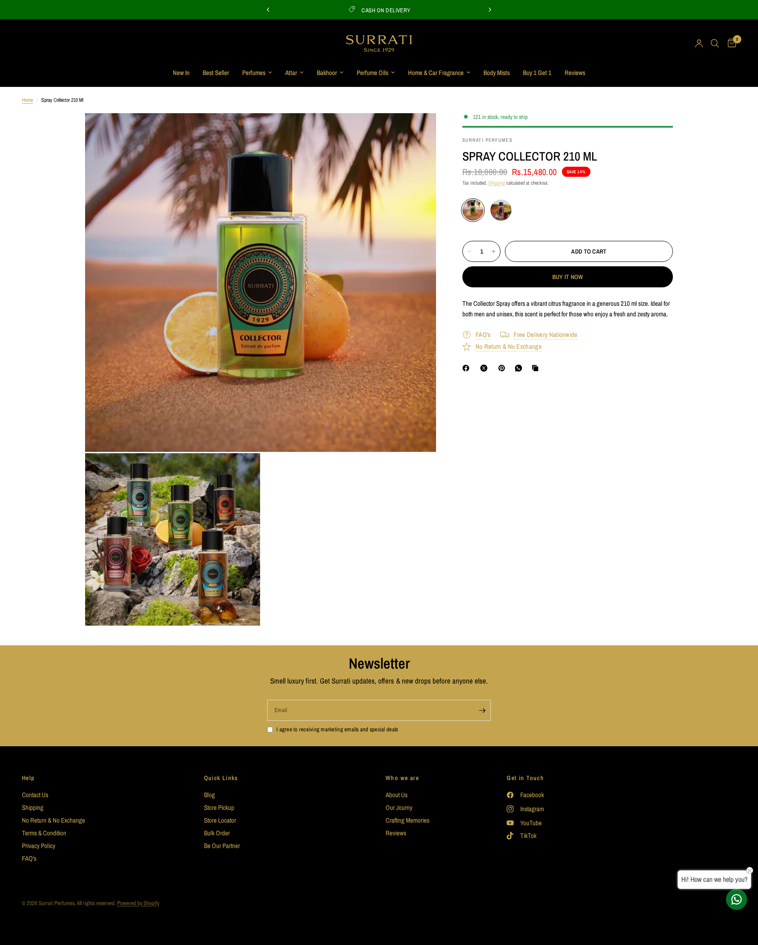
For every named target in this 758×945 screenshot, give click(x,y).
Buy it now (567, 277)
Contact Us (35, 794)
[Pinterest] (503, 368)
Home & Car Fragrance (436, 72)
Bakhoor (327, 72)
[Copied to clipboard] (537, 368)
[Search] (714, 43)
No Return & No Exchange (53, 820)
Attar (291, 72)
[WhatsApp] (520, 368)
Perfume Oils (372, 72)
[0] (729, 43)
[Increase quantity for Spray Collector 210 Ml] (493, 251)
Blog (209, 794)
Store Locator (220, 820)
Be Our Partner (222, 845)
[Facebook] (467, 368)
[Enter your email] (482, 710)
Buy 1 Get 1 (537, 72)
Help (28, 778)
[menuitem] (181, 72)
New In (181, 72)
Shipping (496, 182)
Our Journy (399, 807)
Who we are (402, 778)
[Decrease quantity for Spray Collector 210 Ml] (469, 251)
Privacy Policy (38, 845)
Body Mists (496, 72)
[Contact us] (736, 899)
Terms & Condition (44, 833)
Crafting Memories (407, 820)
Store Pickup (219, 807)
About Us (397, 794)
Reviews (575, 72)
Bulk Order (217, 833)
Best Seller (216, 72)
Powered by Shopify (138, 903)
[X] (485, 368)
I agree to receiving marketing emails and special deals (337, 729)
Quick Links (221, 778)
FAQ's (29, 858)
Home (27, 100)
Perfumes (253, 72)
